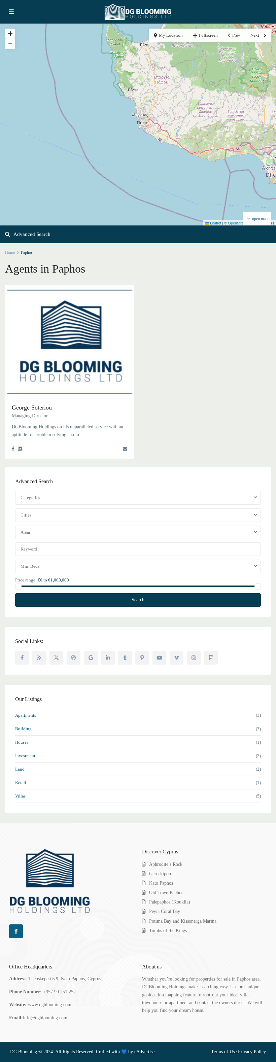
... (82, 434)
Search (138, 599)
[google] (91, 658)
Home (10, 252)
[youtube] (159, 658)
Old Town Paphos (166, 892)
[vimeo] (176, 658)
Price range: (26, 579)
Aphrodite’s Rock (165, 864)
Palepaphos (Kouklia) (169, 902)
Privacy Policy (252, 1051)
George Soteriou (32, 407)
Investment (25, 755)
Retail (20, 782)
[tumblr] (125, 658)
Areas (26, 532)
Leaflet (215, 222)
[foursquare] (211, 658)
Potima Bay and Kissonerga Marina (182, 921)
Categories (30, 497)
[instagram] (194, 658)
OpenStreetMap (241, 222)
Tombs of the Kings (168, 930)
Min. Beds (30, 566)
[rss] (39, 658)
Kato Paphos (161, 883)
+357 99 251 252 (59, 991)
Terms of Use (224, 1051)
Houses (21, 742)
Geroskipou (160, 873)
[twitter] (56, 658)
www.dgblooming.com (49, 1004)
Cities (26, 515)
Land (20, 769)
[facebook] (22, 658)
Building (23, 728)
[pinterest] (142, 658)
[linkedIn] (108, 658)
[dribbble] (73, 658)
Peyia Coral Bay (164, 911)
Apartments (25, 715)
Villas (20, 796)
